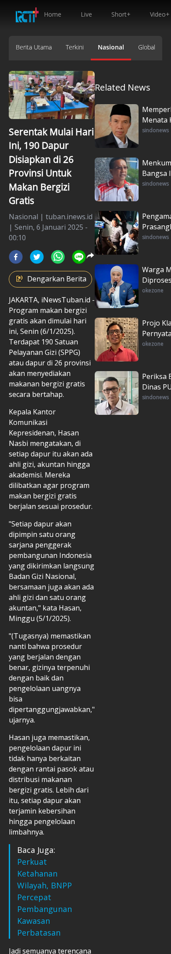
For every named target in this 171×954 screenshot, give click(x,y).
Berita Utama (34, 47)
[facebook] (16, 257)
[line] (79, 257)
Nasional (111, 47)
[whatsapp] (58, 257)
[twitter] (37, 257)
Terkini (75, 47)
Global (146, 47)
